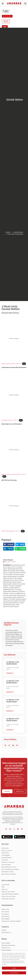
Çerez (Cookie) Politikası (12, 962)
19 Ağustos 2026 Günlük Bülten (12, 720)
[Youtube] (17, 829)
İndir (24, 363)
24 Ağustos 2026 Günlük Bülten (12, 663)
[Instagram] (14, 829)
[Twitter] (6, 829)
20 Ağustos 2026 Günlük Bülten (12, 701)
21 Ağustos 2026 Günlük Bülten (12, 682)
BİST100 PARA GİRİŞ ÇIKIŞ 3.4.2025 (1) (11, 531)
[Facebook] (10, 829)
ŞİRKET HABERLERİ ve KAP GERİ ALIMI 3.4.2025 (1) (14, 474)
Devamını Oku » (10, 673)
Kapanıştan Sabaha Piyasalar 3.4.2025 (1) (11, 363)
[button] (3, 3)
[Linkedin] (21, 829)
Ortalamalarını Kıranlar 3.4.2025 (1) (10, 420)
